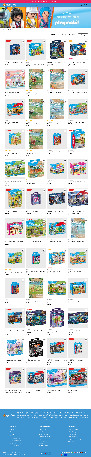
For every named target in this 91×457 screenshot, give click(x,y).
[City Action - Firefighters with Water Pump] (78, 49)
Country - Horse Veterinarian (76, 122)
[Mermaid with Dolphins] (57, 378)
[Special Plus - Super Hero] (15, 288)
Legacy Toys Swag (15, 443)
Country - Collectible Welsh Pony (14, 273)
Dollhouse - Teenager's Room (76, 181)
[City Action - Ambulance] (36, 378)
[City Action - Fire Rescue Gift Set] (78, 79)
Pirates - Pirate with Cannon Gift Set (14, 331)
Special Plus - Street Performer (77, 152)
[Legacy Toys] (9, 5)
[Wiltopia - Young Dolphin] (57, 79)
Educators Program (15, 440)
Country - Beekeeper (11, 153)
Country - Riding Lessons (75, 271)
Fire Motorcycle (72, 390)
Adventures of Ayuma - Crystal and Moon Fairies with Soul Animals (14, 391)
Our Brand (13, 429)
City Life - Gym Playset (53, 271)
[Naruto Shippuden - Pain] (36, 348)
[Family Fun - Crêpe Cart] (57, 169)
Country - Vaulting (73, 301)
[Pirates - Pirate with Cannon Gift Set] (15, 318)
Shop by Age (60, 5)
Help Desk (42, 432)
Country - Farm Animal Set (34, 241)
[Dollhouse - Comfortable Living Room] (15, 228)
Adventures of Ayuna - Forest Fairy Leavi (55, 331)
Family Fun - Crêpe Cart (54, 181)
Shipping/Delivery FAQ (74, 439)
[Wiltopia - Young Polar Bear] (78, 228)
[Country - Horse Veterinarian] (78, 109)
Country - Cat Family (11, 211)
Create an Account (44, 436)
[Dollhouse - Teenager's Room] (78, 169)
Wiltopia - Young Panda (33, 123)
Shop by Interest (49, 5)
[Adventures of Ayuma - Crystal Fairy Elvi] (36, 199)
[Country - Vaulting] (78, 288)
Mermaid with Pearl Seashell (13, 360)
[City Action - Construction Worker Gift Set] (57, 348)
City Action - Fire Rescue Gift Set (78, 92)
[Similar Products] (22, 41)
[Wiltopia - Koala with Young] (36, 169)
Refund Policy (72, 432)
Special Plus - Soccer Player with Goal (35, 272)
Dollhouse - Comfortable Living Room (14, 242)
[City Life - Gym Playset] (57, 258)
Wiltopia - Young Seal (53, 123)
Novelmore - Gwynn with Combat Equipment (56, 63)
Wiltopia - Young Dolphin (54, 92)
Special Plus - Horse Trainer (55, 152)
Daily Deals (71, 441)
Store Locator (14, 432)
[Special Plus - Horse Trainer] (57, 139)
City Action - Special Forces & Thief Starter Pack (76, 212)
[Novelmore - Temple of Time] (57, 199)
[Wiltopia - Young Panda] (36, 109)
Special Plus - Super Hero (12, 301)
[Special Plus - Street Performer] (78, 139)
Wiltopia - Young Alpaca (33, 301)
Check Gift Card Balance (43, 442)
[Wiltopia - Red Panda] (36, 139)
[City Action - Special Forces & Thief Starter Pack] (78, 199)
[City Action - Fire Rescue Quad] (15, 49)
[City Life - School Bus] (15, 109)
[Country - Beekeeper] (15, 139)
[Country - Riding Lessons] (78, 258)
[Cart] (87, 5)
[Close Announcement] (87, 1)
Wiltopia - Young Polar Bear (76, 241)
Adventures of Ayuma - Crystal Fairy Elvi (35, 212)
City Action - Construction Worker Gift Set (57, 361)
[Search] (81, 5)
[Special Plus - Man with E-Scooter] (78, 348)
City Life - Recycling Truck (54, 241)
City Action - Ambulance (33, 390)
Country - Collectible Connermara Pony (57, 301)
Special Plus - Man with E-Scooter (76, 361)
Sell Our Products (15, 438)
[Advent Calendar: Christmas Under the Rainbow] (15, 79)
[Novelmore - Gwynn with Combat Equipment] (57, 49)
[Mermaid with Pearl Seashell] (15, 348)
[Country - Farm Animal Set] (36, 228)
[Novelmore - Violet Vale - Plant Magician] (36, 318)
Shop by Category (24, 5)
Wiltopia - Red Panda (32, 153)
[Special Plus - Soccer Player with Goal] (36, 258)
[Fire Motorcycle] (78, 378)
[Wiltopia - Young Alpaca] (36, 288)
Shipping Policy (72, 436)
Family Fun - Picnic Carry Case (35, 64)
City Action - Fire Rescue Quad (14, 62)
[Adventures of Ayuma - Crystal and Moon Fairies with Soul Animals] (15, 378)
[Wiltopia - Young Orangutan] (36, 79)
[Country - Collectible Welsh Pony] (15, 258)
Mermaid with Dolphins (53, 390)
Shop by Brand (36, 5)
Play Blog (69, 5)
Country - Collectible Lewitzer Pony (13, 182)
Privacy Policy (72, 434)
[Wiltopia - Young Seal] (57, 109)
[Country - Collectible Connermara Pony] (57, 288)
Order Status (42, 429)
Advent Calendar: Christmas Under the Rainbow (13, 93)
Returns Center (43, 434)
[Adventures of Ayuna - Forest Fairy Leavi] (57, 318)
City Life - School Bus (11, 122)
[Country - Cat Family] (15, 199)
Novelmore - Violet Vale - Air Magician (76, 331)
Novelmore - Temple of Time (55, 211)
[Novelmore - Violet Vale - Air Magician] (78, 318)
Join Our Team (14, 445)
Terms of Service (73, 429)
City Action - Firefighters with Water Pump (76, 63)
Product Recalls (43, 445)
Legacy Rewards (44, 439)
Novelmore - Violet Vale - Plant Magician (35, 331)
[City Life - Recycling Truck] (57, 228)
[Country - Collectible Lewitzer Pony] (15, 169)
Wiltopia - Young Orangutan (34, 94)
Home (4, 29)
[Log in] (84, 5)
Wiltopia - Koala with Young (34, 183)
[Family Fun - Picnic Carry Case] (36, 49)
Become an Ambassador (13, 435)
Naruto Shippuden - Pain (33, 360)
